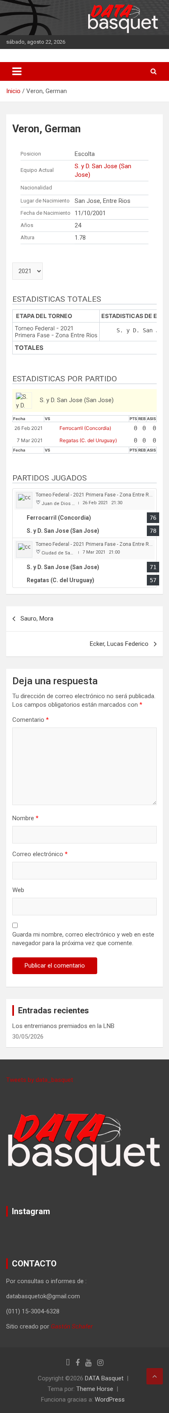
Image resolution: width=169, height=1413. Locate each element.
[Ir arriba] (154, 1376)
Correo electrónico (40, 854)
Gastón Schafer (72, 1326)
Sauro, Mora (37, 618)
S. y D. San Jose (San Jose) (103, 170)
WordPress (110, 1399)
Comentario (30, 719)
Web (18, 890)
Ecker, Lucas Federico (119, 644)
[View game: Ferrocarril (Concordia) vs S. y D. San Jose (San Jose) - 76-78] (84, 513)
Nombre (25, 818)
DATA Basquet (104, 1378)
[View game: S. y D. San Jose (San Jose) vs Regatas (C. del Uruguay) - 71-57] (84, 562)
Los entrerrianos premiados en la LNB (63, 1026)
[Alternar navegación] (16, 71)
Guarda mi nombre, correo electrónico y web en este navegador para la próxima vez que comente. (83, 939)
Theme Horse (94, 1389)
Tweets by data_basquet (39, 1080)
